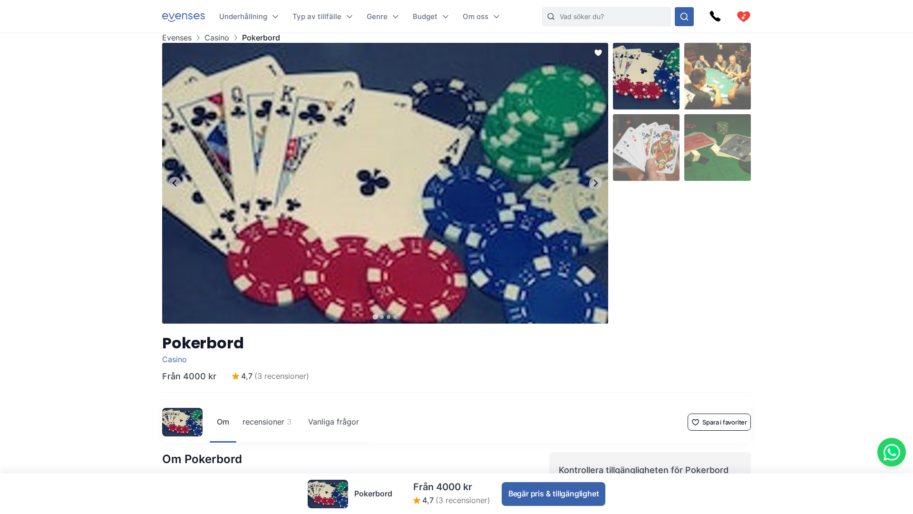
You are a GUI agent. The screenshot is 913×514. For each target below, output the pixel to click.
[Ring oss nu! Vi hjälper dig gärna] (715, 17)
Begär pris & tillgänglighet (553, 493)
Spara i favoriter (724, 422)
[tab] (375, 316)
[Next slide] (595, 183)
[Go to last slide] (174, 183)
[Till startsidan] (183, 16)
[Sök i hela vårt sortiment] (684, 16)
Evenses (177, 37)
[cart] (744, 17)
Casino (216, 37)
